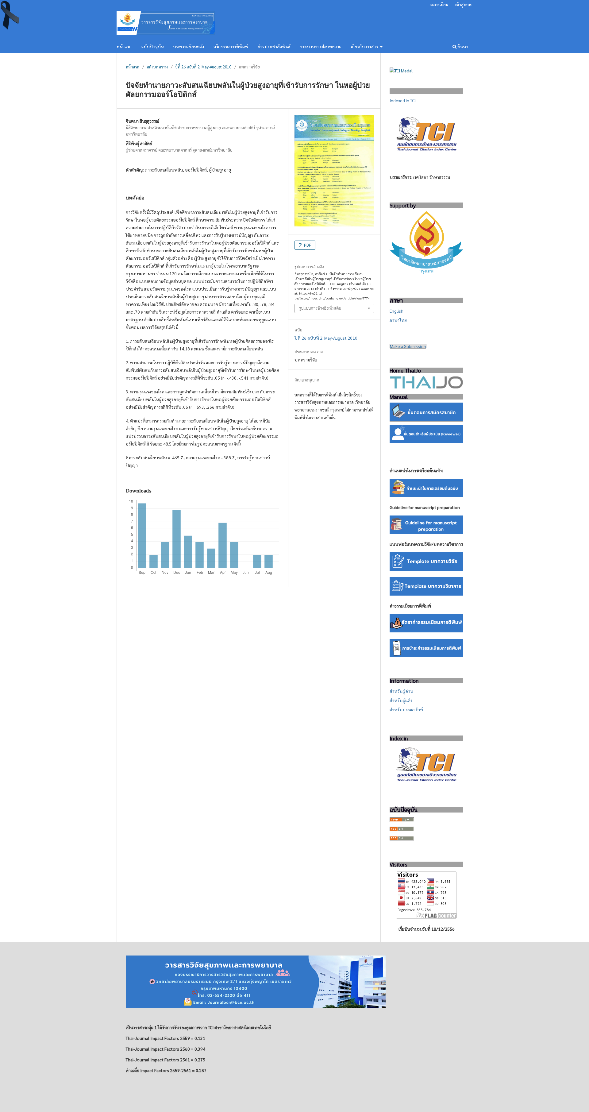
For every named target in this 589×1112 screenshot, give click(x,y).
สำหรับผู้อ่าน (401, 691)
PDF (307, 245)
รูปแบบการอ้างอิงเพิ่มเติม (320, 308)
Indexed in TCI (403, 100)
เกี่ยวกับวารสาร (365, 46)
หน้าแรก (124, 46)
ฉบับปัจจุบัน (152, 46)
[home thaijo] (426, 387)
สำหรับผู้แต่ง (401, 700)
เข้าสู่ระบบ (463, 4)
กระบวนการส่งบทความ (320, 46)
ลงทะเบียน (439, 4)
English (396, 311)
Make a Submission (408, 346)
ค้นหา (462, 46)
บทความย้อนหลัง (188, 46)
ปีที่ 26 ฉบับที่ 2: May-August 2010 (203, 66)
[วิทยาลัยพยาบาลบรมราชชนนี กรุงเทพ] (426, 272)
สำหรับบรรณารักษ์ (406, 709)
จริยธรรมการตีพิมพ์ (231, 46)
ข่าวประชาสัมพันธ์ (274, 46)
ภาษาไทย (398, 320)
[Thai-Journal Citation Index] (426, 784)
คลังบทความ (157, 66)
